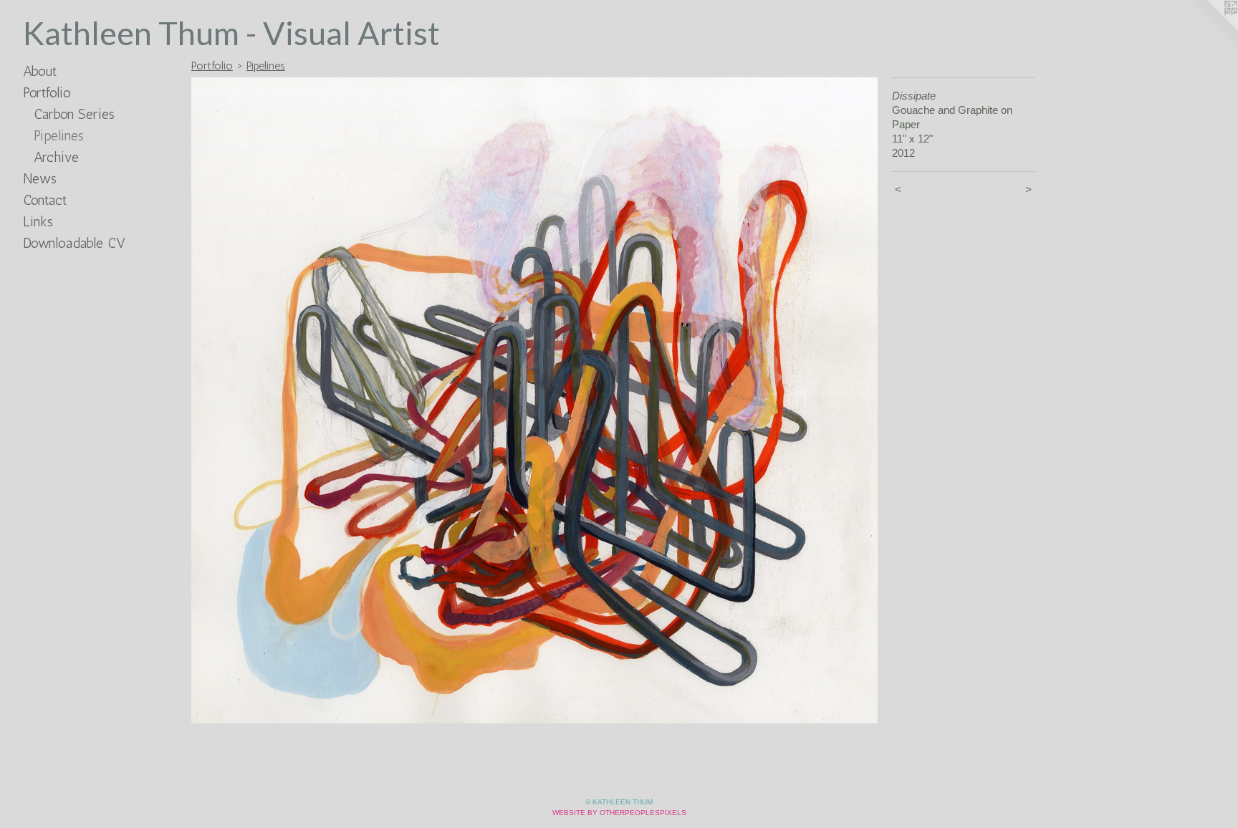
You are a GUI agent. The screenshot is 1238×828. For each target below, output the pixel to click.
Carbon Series (74, 113)
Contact (45, 199)
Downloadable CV (74, 242)
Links (38, 221)
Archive (56, 156)
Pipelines (59, 135)
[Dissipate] (534, 400)
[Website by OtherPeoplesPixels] (1209, 28)
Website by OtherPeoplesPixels (619, 813)
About (40, 71)
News (40, 178)
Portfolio (47, 92)
